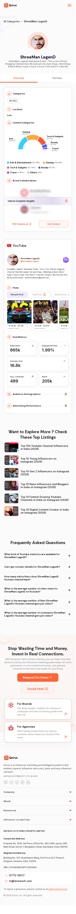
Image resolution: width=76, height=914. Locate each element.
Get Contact (53, 224)
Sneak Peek (35, 689)
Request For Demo (36, 677)
